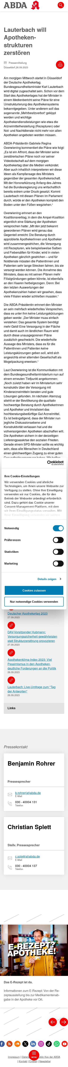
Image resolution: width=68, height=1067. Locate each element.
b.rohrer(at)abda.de (28, 793)
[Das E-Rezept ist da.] (34, 966)
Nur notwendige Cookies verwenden (34, 601)
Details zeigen (47, 578)
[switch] (58, 540)
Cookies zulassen (34, 590)
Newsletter (45, 1061)
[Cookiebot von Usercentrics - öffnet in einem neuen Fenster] (48, 462)
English (33, 1061)
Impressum (14, 1057)
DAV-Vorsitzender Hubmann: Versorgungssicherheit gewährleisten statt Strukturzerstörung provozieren (32, 636)
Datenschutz (28, 1057)
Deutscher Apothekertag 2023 (28, 613)
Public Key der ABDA (48, 1057)
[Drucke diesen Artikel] (60, 65)
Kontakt (23, 1061)
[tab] (34, 708)
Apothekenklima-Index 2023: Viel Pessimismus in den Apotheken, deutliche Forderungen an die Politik (32, 663)
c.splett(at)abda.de (27, 856)
